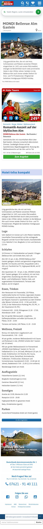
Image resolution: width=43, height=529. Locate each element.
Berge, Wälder (17, 124)
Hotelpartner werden (24, 507)
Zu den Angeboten (21, 420)
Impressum (8, 504)
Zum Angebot (21, 156)
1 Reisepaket (7, 30)
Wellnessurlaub (29, 124)
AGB (15, 504)
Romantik (7, 124)
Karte (39, 30)
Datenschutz (22, 504)
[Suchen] (38, 11)
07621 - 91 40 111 (22, 484)
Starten (38, 522)
